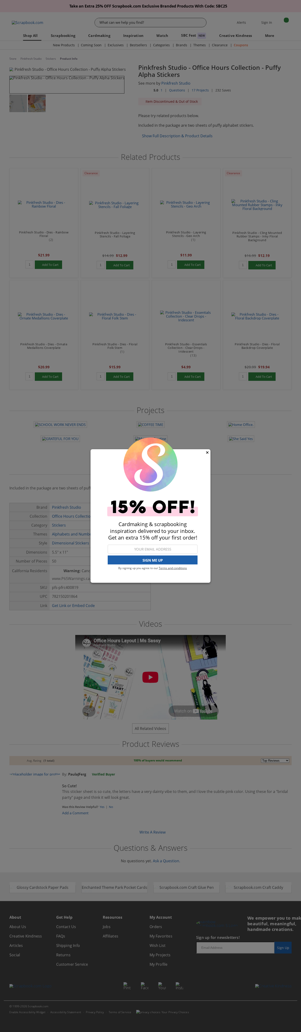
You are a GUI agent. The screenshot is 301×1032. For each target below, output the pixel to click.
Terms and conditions (173, 568)
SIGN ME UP (153, 560)
